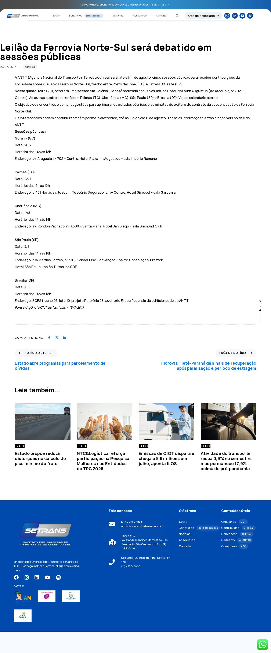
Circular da (233, 522)
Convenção (236, 534)
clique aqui (63, 566)
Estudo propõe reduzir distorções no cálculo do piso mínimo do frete (40, 458)
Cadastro (236, 540)
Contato (161, 15)
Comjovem (233, 546)
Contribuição (237, 528)
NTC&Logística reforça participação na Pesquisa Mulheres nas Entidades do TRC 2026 (103, 460)
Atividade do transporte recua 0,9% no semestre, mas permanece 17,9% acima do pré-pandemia (226, 460)
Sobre (56, 15)
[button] (175, 15)
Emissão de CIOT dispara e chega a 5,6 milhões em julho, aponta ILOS (166, 458)
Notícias (118, 15)
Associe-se (139, 15)
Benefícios (85, 15)
